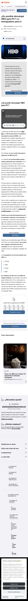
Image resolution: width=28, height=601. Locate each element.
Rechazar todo (14, 588)
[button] (14, 38)
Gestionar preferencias (14, 592)
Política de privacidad (5, 597)
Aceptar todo (14, 584)
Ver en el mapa (16, 428)
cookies (10, 564)
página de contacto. (7, 419)
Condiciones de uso (19, 597)
